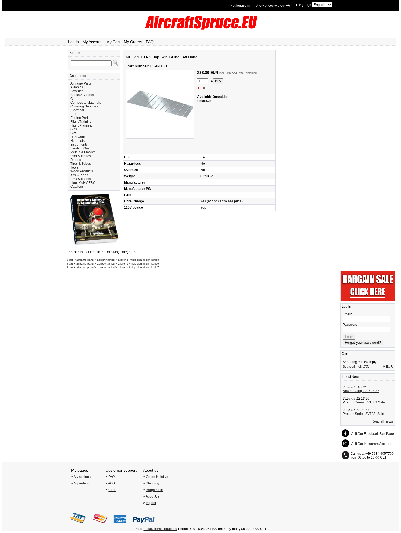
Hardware (77, 137)
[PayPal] (144, 525)
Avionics (76, 87)
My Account (93, 42)
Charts (75, 99)
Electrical (77, 110)
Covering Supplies (84, 106)
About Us (152, 496)
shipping (251, 72)
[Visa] (78, 525)
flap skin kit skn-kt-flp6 (145, 263)
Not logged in (240, 5)
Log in (73, 42)
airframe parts (85, 259)
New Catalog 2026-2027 (361, 391)
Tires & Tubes (80, 164)
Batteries (76, 91)
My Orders (133, 42)
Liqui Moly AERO (82, 183)
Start (70, 259)
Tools (74, 167)
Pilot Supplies (80, 156)
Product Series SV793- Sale (363, 414)
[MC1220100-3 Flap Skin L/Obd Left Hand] (160, 137)
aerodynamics (106, 259)
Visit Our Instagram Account (371, 444)
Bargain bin (154, 490)
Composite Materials (85, 102)
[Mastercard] (99, 525)
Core (112, 490)
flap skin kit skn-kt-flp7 (145, 267)
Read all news (382, 421)
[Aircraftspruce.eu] (201, 29)
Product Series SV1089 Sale (364, 402)
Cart (345, 353)
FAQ (150, 42)
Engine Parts (79, 118)
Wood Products (81, 171)
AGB (111, 483)
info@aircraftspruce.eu (160, 529)
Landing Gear (80, 148)
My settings (82, 477)
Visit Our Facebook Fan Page (372, 434)
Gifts (73, 129)
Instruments (79, 144)
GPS (73, 133)
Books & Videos (82, 95)
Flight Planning (81, 125)
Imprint (151, 503)
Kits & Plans (79, 175)
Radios (75, 160)
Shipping (152, 483)
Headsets (77, 141)
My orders (81, 483)
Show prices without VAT (273, 5)
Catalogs (77, 186)
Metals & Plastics (82, 152)
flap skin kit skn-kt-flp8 (145, 259)
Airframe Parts (80, 83)
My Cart (113, 42)
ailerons (123, 259)
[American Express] (120, 525)
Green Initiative (157, 477)
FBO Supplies (80, 179)
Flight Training (81, 122)
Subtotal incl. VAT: (356, 367)
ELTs (73, 114)
